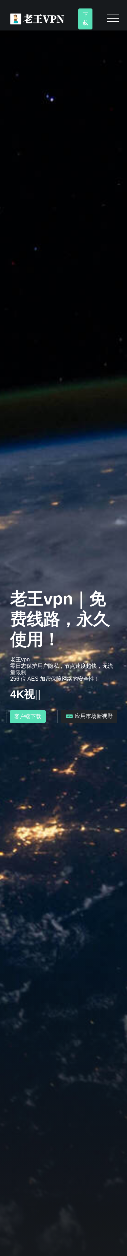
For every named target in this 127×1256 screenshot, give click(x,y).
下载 (85, 19)
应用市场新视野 (93, 716)
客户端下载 (27, 716)
